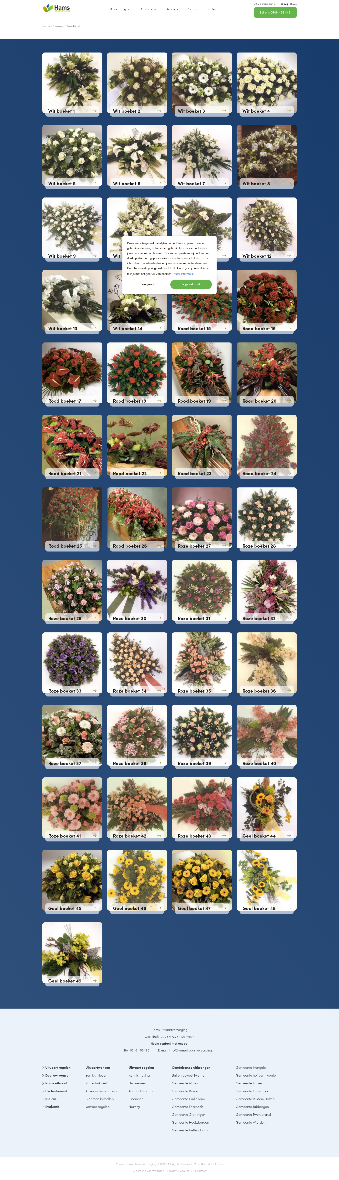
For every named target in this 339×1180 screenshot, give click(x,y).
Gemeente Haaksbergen (190, 1122)
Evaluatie (52, 1106)
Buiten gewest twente (188, 1075)
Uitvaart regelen (58, 1067)
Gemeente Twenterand (253, 1114)
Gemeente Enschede (188, 1106)
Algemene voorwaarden (148, 1171)
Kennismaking (139, 1075)
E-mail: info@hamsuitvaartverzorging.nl (186, 1050)
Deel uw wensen (57, 1075)
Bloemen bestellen (100, 1098)
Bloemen (58, 26)
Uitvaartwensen (98, 1067)
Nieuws (50, 1098)
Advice (219, 1164)
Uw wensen (137, 1083)
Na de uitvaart (56, 1083)
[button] (172, 9)
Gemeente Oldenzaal (252, 1091)
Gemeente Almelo (185, 1083)
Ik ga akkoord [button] (191, 284)
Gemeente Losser (249, 1083)
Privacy (172, 1171)
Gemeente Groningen (188, 1114)
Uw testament (56, 1091)
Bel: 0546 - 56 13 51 (137, 1050)
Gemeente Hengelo (251, 1067)
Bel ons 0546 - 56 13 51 (276, 12)
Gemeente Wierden (251, 1122)
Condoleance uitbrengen (191, 1067)
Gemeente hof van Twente (256, 1075)
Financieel (136, 1098)
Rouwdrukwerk (97, 1083)
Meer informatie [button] (184, 273)
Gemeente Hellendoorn (190, 1130)
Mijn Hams (290, 4)
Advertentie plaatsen (101, 1091)
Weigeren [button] (148, 284)
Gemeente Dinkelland (188, 1098)
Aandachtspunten (142, 1091)
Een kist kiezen (96, 1075)
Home (46, 26)
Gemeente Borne (185, 1091)
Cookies (184, 1171)
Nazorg (134, 1106)
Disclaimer (199, 1171)
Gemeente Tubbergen (252, 1106)
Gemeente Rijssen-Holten (255, 1098)
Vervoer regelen (98, 1106)
